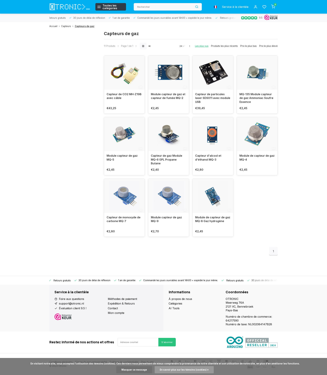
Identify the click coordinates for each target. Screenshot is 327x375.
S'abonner (167, 342)
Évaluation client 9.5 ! (72, 308)
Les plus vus (201, 46)
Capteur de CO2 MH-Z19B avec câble (124, 96)
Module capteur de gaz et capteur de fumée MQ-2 (168, 96)
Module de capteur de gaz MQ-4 (257, 157)
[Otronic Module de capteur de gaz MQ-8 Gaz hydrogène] (213, 196)
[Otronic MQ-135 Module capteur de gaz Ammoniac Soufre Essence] (257, 73)
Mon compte (116, 313)
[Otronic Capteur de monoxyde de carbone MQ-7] (124, 196)
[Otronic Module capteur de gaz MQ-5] (124, 134)
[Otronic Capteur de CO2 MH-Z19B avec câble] (124, 73)
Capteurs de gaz (84, 26)
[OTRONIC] (69, 7)
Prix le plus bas (248, 46)
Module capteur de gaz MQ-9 (166, 219)
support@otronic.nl (71, 303)
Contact (113, 308)
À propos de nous (180, 299)
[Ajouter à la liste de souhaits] (139, 60)
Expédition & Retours (121, 303)
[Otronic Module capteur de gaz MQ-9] (168, 196)
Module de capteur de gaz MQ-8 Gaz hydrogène (212, 219)
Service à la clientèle (235, 7)
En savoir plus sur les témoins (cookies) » (184, 369)
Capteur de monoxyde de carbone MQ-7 (124, 219)
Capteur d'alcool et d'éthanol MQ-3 (208, 157)
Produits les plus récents (224, 46)
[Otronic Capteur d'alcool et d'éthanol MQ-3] (213, 134)
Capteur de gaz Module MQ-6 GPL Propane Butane (166, 159)
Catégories (175, 303)
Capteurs (66, 26)
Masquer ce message (134, 369)
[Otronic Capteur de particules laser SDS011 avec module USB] (213, 73)
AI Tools (174, 308)
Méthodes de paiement (122, 299)
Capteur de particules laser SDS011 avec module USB (212, 98)
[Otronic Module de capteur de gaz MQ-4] (257, 134)
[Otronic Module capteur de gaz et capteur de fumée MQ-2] (168, 73)
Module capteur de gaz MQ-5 (122, 157)
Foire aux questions (71, 299)
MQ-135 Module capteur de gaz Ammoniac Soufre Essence (256, 98)
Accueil (53, 26)
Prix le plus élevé (268, 46)
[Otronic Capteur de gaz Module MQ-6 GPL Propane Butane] (168, 134)
